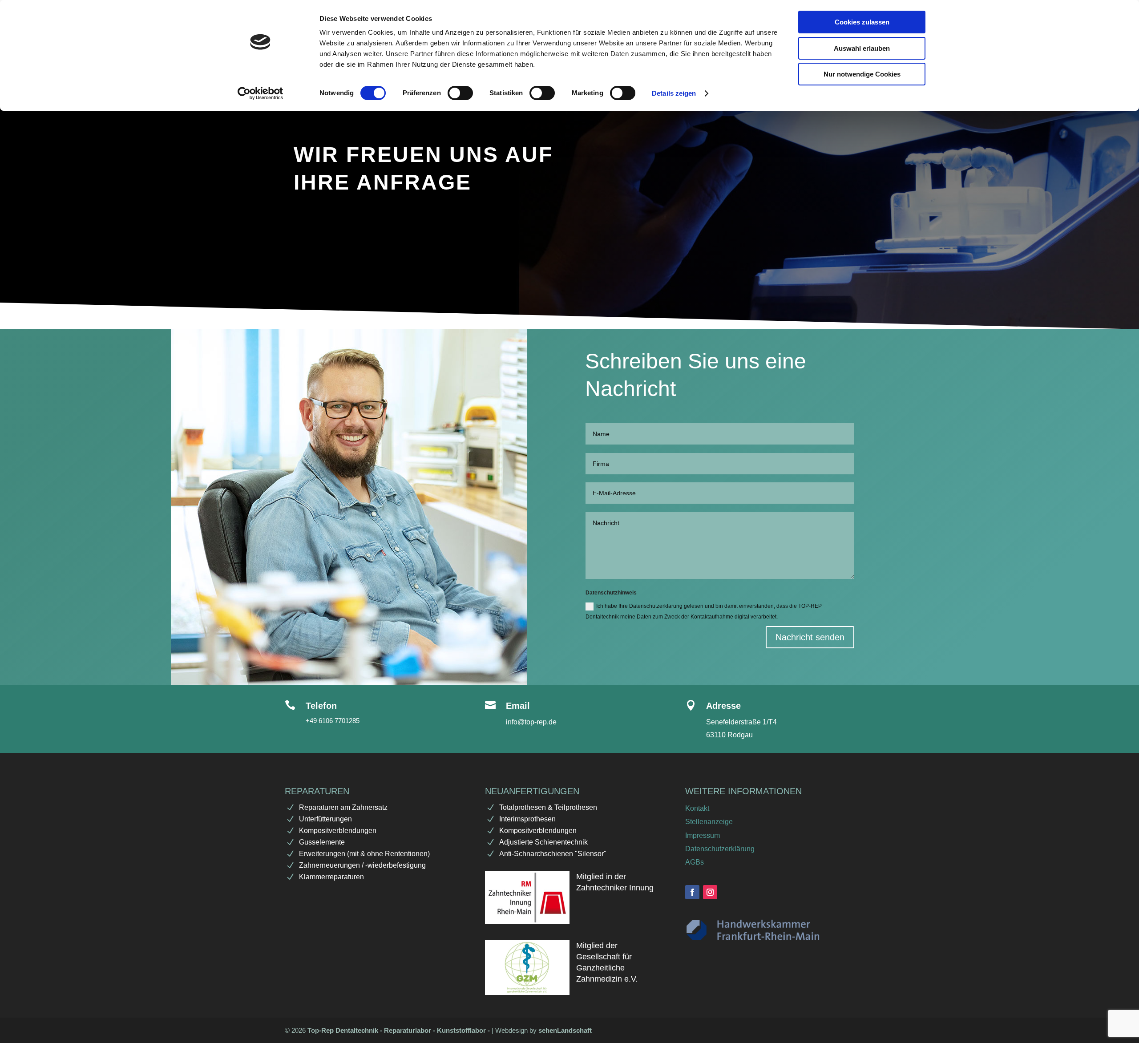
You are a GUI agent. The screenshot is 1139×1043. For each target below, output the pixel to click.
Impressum (702, 835)
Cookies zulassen (862, 22)
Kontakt (697, 808)
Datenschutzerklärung (720, 849)
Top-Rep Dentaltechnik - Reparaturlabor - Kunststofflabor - (399, 1030)
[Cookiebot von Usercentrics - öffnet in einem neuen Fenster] (260, 93)
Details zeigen (674, 93)
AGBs (694, 862)
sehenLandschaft (565, 1030)
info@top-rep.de (531, 722)
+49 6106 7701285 (332, 720)
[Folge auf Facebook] (692, 892)
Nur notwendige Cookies (862, 74)
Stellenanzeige (709, 821)
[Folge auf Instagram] (710, 892)
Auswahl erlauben (862, 48)
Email (518, 706)
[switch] (460, 93)
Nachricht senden (809, 637)
